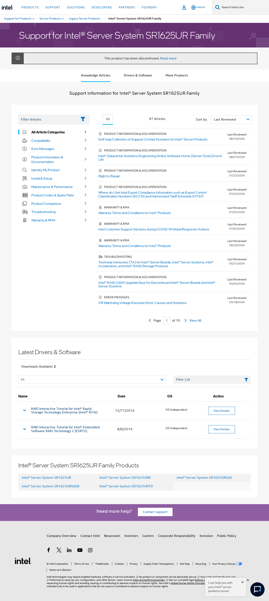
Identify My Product (45, 170)
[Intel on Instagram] (90, 551)
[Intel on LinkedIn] (69, 551)
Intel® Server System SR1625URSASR (50, 486)
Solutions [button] (76, 7)
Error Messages (42, 149)
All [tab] (108, 119)
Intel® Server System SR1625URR (125, 478)
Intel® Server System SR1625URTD (126, 486)
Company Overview (61, 536)
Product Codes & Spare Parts (52, 195)
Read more (168, 58)
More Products (177, 75)
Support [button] (52, 7)
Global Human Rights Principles (188, 583)
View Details (222, 411)
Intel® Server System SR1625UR (46, 478)
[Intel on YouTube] (79, 551)
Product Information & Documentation (47, 159)
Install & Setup (41, 178)
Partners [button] (127, 7)
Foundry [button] (149, 7)
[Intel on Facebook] (48, 551)
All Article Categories (48, 132)
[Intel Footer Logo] (23, 561)
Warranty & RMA (43, 220)
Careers (148, 536)
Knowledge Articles (95, 75)
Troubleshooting (43, 212)
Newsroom (112, 536)
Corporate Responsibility (176, 536)
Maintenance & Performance (52, 187)
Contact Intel (90, 536)
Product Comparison (46, 203)
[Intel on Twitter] (59, 551)
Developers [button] (102, 7)
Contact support (155, 512)
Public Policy (226, 536)
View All (195, 320)
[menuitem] (50, 18)
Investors (131, 536)
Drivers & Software (138, 75)
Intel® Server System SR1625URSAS (204, 478)
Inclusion (206, 536)
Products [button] (30, 7)
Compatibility (40, 140)
